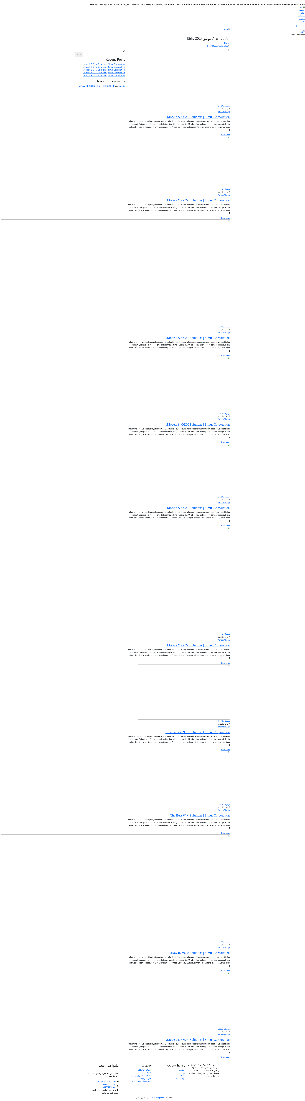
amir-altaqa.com (158, 1098)
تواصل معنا (300, 26)
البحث (122, 50)
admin (122, 86)
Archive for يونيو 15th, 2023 (216, 46)
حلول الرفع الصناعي (143, 1078)
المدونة (302, 18)
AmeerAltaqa (224, 111)
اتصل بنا (302, 21)
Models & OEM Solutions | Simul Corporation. (198, 117)
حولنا (303, 13)
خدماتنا (182, 1075)
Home (226, 43)
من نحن (182, 1072)
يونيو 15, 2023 (224, 106)
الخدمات (301, 15)
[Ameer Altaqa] (302, 7)
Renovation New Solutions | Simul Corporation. (197, 732)
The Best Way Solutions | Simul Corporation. (199, 815)
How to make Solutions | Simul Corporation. (200, 953)
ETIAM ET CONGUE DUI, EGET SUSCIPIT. (97, 86)
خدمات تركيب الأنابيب (142, 1072)
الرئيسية (301, 10)
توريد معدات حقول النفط (141, 1081)
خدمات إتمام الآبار (144, 1070)
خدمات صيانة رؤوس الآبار (141, 1075)
